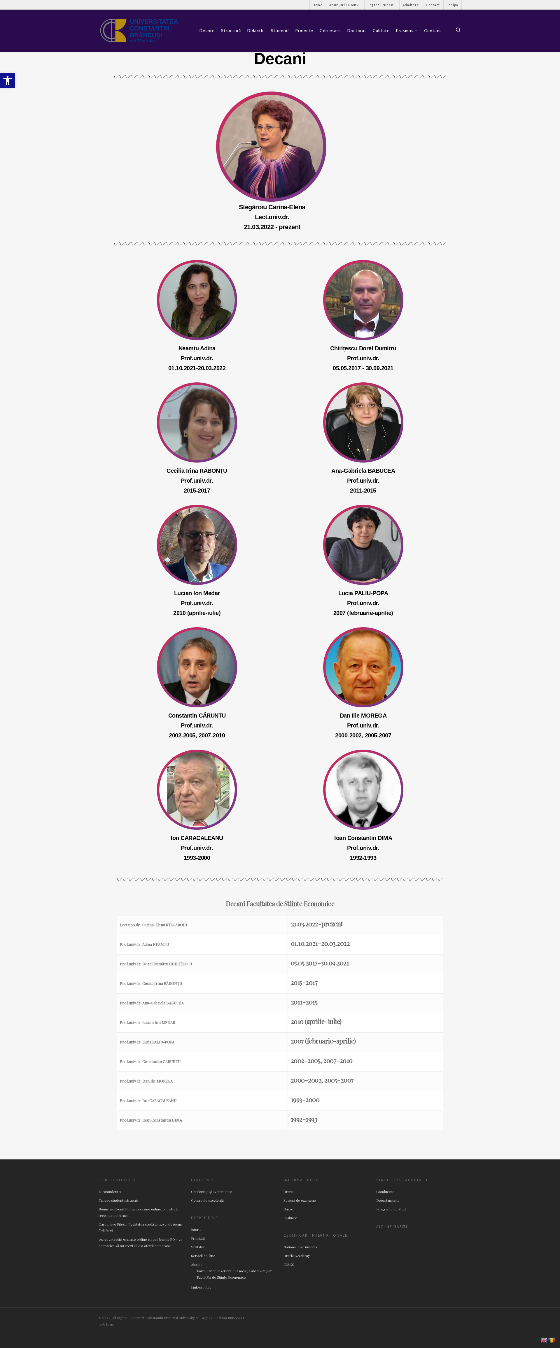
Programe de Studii (391, 1209)
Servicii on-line (203, 1255)
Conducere (385, 1191)
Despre (207, 30)
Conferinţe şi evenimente (211, 1191)
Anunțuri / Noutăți (345, 5)
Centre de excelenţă (207, 1200)
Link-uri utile (201, 1287)
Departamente (388, 1200)
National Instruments (300, 1247)
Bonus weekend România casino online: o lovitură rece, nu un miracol (138, 1212)
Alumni (196, 1264)
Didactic (256, 30)
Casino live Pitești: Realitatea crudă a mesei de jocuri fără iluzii (140, 1227)
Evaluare (290, 1217)
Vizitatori (198, 1247)
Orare (288, 1191)
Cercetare (330, 30)
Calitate (381, 30)
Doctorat (356, 30)
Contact (433, 5)
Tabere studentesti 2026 (118, 1200)
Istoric (196, 1229)
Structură (231, 30)
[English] (544, 1339)
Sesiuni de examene (300, 1200)
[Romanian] (552, 1339)
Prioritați (198, 1238)
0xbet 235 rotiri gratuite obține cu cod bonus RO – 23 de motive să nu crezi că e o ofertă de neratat (140, 1242)
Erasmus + (407, 30)
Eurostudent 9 (110, 1191)
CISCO (289, 1264)
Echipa (452, 5)
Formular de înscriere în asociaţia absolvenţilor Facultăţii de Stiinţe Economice (234, 1274)
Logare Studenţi (382, 5)
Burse (288, 1209)
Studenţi (280, 30)
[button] (7, 80)
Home (318, 5)
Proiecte (304, 30)
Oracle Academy (297, 1255)
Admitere (410, 5)
